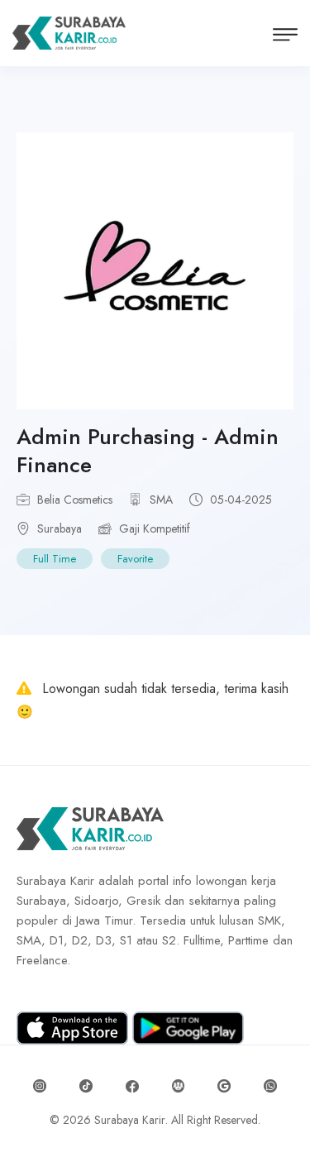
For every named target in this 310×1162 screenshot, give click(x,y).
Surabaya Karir (129, 1120)
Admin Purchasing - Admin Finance (148, 451)
